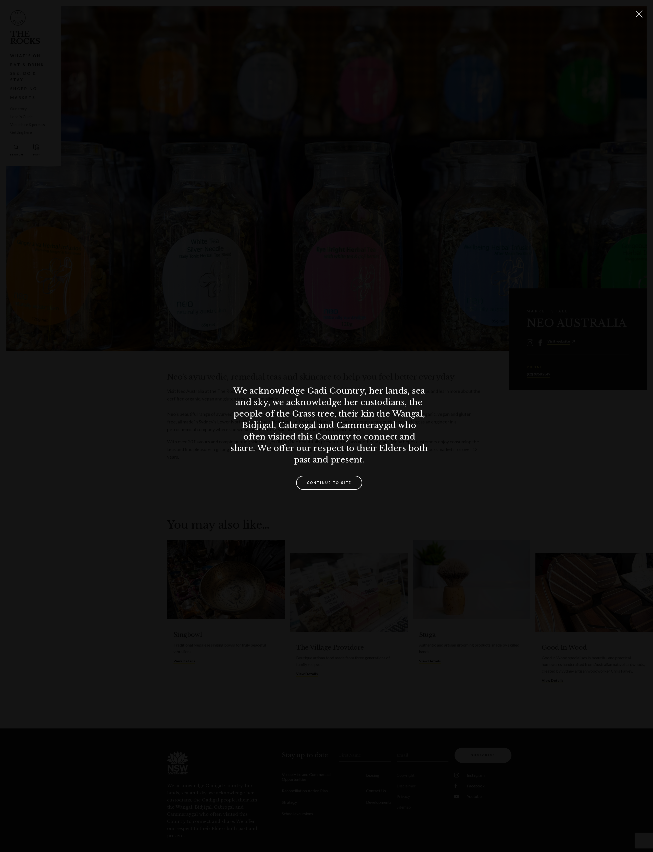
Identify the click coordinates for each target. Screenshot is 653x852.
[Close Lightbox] (639, 14)
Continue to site (329, 483)
